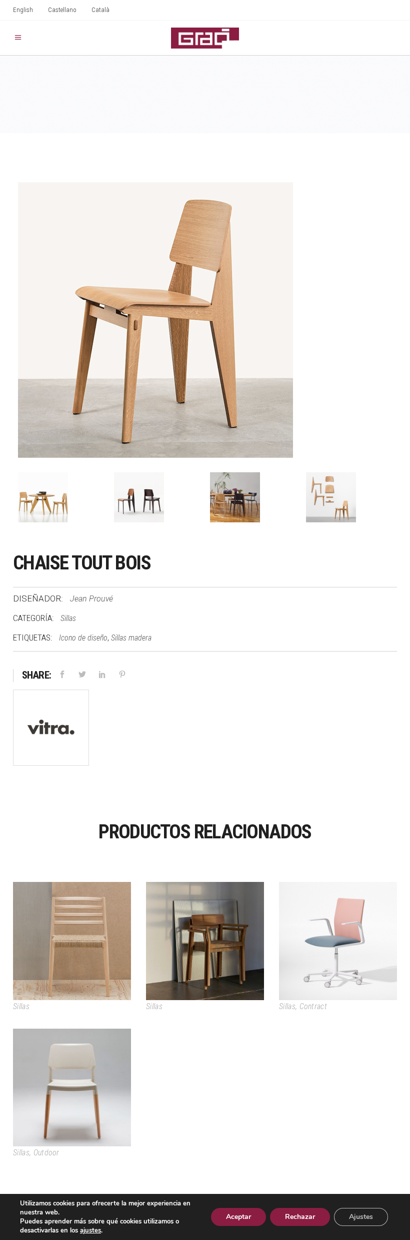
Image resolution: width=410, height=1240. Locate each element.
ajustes (90, 1230)
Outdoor (47, 1152)
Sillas (68, 618)
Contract (314, 1006)
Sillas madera (131, 638)
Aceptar (238, 1216)
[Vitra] (51, 730)
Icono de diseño (83, 638)
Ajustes (361, 1216)
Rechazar (300, 1216)
